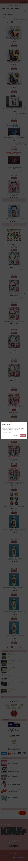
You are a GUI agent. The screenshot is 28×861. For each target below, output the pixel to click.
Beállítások (16, 435)
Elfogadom (23, 435)
